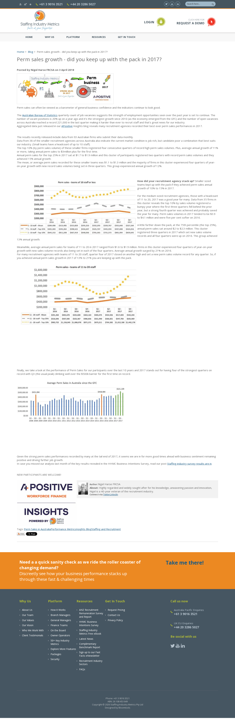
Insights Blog (83, 529)
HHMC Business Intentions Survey (88, 623)
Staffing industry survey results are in (189, 463)
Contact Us (114, 615)
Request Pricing (116, 609)
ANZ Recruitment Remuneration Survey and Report (91, 613)
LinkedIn (114, 494)
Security (55, 659)
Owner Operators (60, 635)
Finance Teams (59, 625)
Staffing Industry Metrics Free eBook (90, 632)
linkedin (177, 4)
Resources (99, 37)
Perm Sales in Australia (37, 529)
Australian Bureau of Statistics (39, 115)
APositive (67, 126)
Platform (73, 37)
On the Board (58, 630)
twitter (166, 4)
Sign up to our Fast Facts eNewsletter (89, 654)
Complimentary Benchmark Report (89, 645)
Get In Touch (126, 37)
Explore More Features (63, 649)
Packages (56, 654)
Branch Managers (60, 615)
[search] (213, 3)
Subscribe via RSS (21, 534)
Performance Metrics (63, 529)
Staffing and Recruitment (106, 529)
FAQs (82, 669)
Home (29, 37)
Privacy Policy (115, 620)
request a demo (190, 21)
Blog (30, 51)
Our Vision (27, 625)
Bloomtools (124, 707)
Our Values (28, 620)
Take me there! (185, 562)
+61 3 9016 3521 (51, 4)
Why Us (49, 37)
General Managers (61, 620)
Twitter (106, 494)
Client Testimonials (32, 635)
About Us (27, 609)
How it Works (58, 609)
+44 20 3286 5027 (82, 4)
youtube (172, 4)
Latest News (86, 638)
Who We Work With (33, 630)
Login (149, 22)
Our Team (27, 615)
